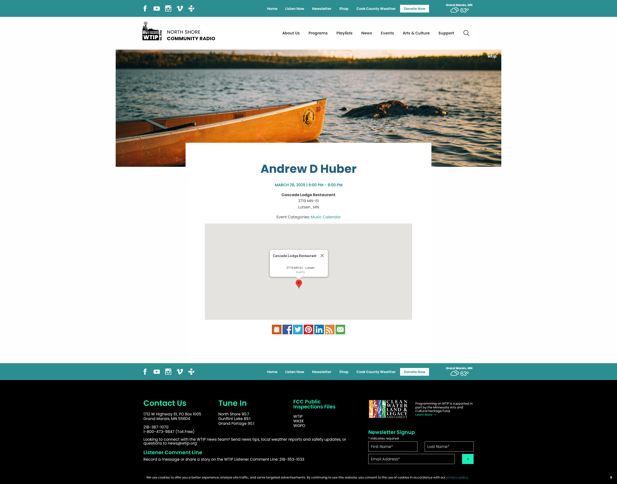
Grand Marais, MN (459, 5)
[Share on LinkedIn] (319, 329)
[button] (299, 284)
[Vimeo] (179, 8)
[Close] (322, 255)
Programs (318, 33)
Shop (344, 8)
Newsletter (321, 8)
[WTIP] (180, 30)
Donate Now (414, 8)
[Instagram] (168, 8)
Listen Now (294, 8)
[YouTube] (156, 8)
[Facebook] (145, 8)
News (366, 33)
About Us (291, 33)
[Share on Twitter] (298, 329)
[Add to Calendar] (277, 329)
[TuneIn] (191, 8)
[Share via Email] (340, 329)
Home (272, 8)
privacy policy (457, 477)
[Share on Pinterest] (308, 329)
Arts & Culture (416, 33)
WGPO (299, 425)
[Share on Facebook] (287, 329)
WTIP (297, 416)
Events (387, 33)
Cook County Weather (376, 8)
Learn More (424, 414)
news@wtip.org (182, 443)
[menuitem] (272, 8)
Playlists (344, 33)
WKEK (298, 421)
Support (446, 33)
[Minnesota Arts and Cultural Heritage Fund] (388, 409)
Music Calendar (326, 217)
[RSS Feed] (330, 329)
